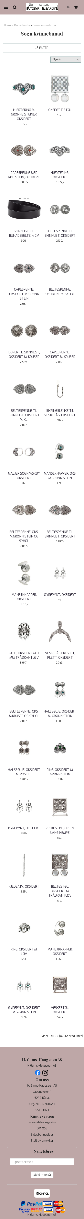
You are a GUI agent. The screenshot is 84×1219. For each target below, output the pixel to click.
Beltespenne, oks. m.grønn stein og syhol (24, 536)
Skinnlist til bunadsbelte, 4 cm (24, 233)
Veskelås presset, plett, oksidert (60, 655)
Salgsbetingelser (42, 1135)
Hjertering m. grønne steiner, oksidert (24, 114)
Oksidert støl (60, 110)
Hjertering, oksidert (60, 175)
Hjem (7, 25)
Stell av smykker (42, 1141)
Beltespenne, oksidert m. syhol (60, 291)
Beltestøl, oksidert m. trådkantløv (60, 891)
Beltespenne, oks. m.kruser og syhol (24, 713)
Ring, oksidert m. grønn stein (60, 772)
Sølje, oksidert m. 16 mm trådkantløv (24, 655)
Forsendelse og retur (42, 1122)
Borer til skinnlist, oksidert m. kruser (24, 354)
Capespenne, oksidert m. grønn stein (24, 294)
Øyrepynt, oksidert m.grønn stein (24, 1010)
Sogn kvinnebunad (45, 25)
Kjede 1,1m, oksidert (24, 886)
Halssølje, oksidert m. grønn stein (60, 713)
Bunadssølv (22, 25)
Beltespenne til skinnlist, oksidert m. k (24, 415)
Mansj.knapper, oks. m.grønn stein (60, 475)
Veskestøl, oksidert (60, 1010)
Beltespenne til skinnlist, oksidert (60, 233)
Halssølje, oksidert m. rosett (24, 772)
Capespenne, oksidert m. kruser (60, 354)
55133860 (42, 1110)
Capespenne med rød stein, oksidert (24, 175)
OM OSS (42, 1128)
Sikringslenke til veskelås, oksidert (60, 413)
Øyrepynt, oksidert (60, 595)
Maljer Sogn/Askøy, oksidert (24, 475)
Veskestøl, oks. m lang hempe (59, 830)
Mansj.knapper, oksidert (24, 597)
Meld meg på (42, 1175)
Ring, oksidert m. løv (24, 951)
